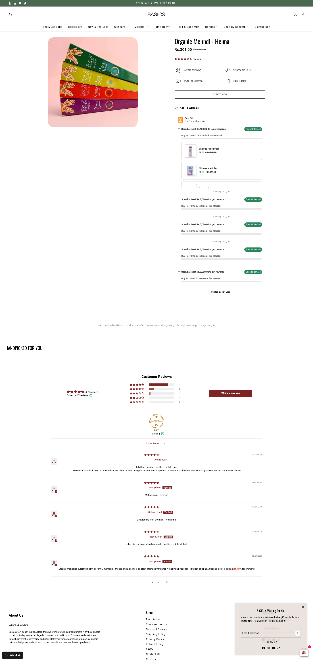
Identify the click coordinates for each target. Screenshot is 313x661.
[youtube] (20, 3)
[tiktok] (25, 3)
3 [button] (158, 582)
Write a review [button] (230, 393)
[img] (151, 455)
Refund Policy (155, 644)
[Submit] (298, 633)
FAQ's (149, 649)
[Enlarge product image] (93, 82)
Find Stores (153, 619)
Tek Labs (226, 292)
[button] (182, 59)
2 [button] (152, 582)
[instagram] (15, 3)
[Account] (295, 14)
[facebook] (10, 3)
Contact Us (153, 654)
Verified (156, 433)
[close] (303, 607)
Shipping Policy (156, 634)
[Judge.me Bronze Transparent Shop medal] (156, 421)
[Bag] (302, 14)
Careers (151, 659)
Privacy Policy (155, 639)
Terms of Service (156, 629)
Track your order (156, 624)
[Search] (11, 14)
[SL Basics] (157, 14)
